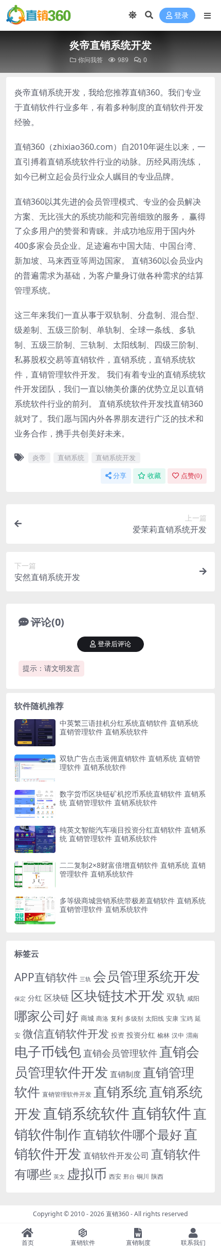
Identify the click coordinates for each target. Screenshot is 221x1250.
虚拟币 (87, 1174)
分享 (119, 476)
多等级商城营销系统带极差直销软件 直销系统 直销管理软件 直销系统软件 (133, 905)
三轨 (85, 979)
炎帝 (39, 457)
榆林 (163, 1035)
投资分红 (140, 1035)
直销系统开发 (116, 457)
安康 (172, 1018)
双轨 (176, 996)
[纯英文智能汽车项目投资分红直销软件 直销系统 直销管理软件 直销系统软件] (35, 839)
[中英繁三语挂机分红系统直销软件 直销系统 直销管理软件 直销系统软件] (35, 732)
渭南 (192, 1035)
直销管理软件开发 (66, 1094)
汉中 (178, 1035)
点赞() (191, 476)
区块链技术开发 (117, 996)
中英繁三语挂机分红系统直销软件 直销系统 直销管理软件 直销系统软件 (129, 727)
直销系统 (71, 457)
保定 (20, 998)
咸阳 (193, 998)
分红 (35, 998)
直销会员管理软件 (120, 1053)
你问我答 (90, 59)
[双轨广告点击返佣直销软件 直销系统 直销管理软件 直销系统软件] (35, 768)
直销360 (117, 1213)
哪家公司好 (46, 1015)
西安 (115, 1176)
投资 (117, 1035)
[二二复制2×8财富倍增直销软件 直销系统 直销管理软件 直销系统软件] (35, 874)
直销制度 (125, 1074)
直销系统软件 (86, 1113)
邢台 (129, 1176)
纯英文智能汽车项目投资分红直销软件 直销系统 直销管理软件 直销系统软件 (133, 834)
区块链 (56, 997)
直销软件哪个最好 (132, 1134)
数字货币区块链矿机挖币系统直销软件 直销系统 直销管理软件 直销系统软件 (133, 798)
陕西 (157, 1176)
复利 (116, 1018)
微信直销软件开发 (66, 1033)
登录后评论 (114, 644)
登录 (181, 15)
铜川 (143, 1176)
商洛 (102, 1018)
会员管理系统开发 (146, 976)
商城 (87, 1018)
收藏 (154, 476)
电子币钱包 (47, 1052)
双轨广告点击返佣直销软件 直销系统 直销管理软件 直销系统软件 (130, 762)
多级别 (134, 1018)
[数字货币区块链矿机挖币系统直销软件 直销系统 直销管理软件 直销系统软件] (35, 803)
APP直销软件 (46, 977)
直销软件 (161, 1113)
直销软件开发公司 (116, 1155)
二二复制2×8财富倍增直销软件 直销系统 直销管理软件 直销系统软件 (133, 869)
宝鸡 (186, 1018)
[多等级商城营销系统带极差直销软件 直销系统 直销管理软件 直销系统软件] (35, 910)
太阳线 (154, 1018)
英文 (59, 1176)
